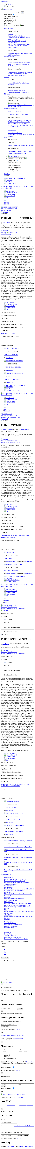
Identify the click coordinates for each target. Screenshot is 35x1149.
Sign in (3, 1062)
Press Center (25, 916)
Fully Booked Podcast (20, 75)
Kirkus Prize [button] (7, 892)
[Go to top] (5, 958)
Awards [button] (6, 77)
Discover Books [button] (8, 877)
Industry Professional (10, 1058)
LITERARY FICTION (7, 535)
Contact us (7, 919)
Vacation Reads (15, 55)
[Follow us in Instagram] (5, 953)
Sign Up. (19, 1138)
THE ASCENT (8, 558)
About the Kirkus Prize (22, 894)
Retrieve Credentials (23, 1135)
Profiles (10, 72)
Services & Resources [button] (10, 108)
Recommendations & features (20, 134)
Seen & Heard (28, 72)
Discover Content (13, 151)
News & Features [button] (9, 56)
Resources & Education (14, 111)
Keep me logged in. (6, 1067)
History (14, 42)
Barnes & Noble (10, 417)
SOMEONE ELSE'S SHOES (12, 819)
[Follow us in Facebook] (4, 949)
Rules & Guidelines (19, 92)
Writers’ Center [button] (8, 902)
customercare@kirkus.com (26, 1105)
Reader (6, 1055)
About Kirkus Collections (26, 145)
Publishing (19, 114)
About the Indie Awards (14, 90)
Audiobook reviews (10, 16)
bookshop (8, 210)
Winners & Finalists (13, 83)
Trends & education (13, 133)
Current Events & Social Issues (16, 44)
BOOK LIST (9, 186)
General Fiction (12, 62)
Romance (27, 37)
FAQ (20, 916)
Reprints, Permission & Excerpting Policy (10, 926)
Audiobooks (11, 36)
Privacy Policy (8, 921)
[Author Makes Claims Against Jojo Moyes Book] (18, 840)
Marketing (25, 114)
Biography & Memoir (21, 882)
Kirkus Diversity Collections (12, 911)
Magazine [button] (7, 94)
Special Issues (19, 105)
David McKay (25, 429)
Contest (16, 916)
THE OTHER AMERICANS (12, 379)
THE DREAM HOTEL (11, 355)
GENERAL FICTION (7, 784)
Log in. (18, 1029)
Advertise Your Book (19, 125)
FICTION (7, 204)
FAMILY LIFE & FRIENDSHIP (10, 786)
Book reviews (8, 14)
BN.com (17, 417)
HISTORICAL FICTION (8, 333)
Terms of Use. (30, 1062)
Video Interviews (9, 20)
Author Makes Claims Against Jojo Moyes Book (18, 847)
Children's (14, 47)
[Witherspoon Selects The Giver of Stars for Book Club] (19, 851)
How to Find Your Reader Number (24, 1126)
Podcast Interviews (9, 22)
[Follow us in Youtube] (5, 954)
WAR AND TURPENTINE (12, 570)
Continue (20, 1008)
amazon (3, 210)
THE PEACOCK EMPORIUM (13, 831)
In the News (20, 73)
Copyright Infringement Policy (13, 924)
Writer (6, 1057)
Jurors (12, 84)
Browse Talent (22, 151)
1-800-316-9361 (11, 1105)
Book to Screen (12, 73)
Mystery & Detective (19, 37)
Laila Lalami (6, 222)
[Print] (6, 197)
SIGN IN (10, 4)
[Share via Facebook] (10, 192)
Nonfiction (15, 41)
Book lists (17, 53)
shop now (4, 208)
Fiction (17, 36)
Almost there (4, 1026)
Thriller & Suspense (14, 879)
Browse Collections (13, 145)
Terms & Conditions (10, 923)
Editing (14, 114)
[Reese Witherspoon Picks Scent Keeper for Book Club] (19, 864)
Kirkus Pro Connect (26, 911)
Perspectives (15, 72)
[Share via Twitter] (9, 194)
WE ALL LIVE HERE (11, 807)
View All (10, 34)
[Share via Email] (9, 196)
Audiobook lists (24, 53)
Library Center (12, 130)
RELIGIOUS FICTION (22, 535)
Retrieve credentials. (18, 1038)
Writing (10, 114)
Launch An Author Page (19, 153)
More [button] (5, 137)
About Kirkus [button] (8, 915)
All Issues (26, 105)
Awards (21, 72)
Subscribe (18, 106)
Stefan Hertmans (7, 429)
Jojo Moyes (6, 644)
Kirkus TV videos (15, 890)
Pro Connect (8, 23)
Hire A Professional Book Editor (17, 120)
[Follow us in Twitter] (5, 951)
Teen (24, 62)
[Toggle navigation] (1, 9)
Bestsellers (11, 53)
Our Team (11, 916)
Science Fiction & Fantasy (15, 64)
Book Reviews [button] (8, 28)
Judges (27, 92)
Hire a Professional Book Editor (13, 903)
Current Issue (11, 105)
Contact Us (7, 932)
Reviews (6, 202)
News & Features (9, 18)
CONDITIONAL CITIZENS (12, 367)
